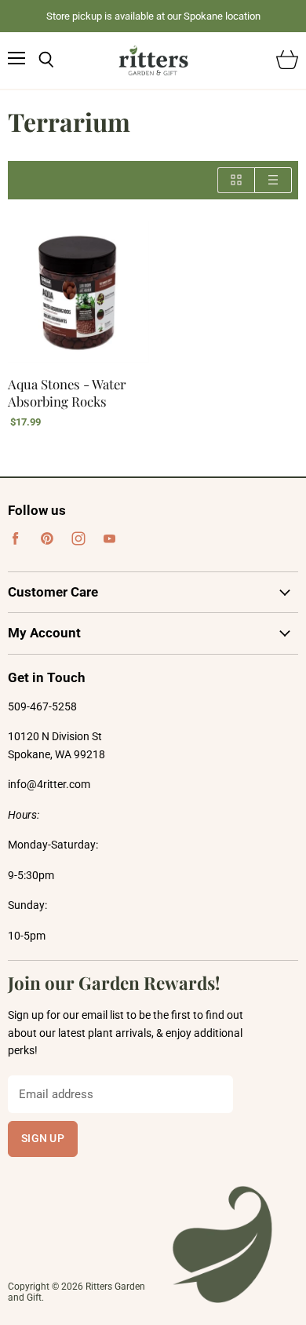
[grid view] (236, 180)
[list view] (273, 180)
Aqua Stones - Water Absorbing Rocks (67, 392)
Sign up (42, 1138)
